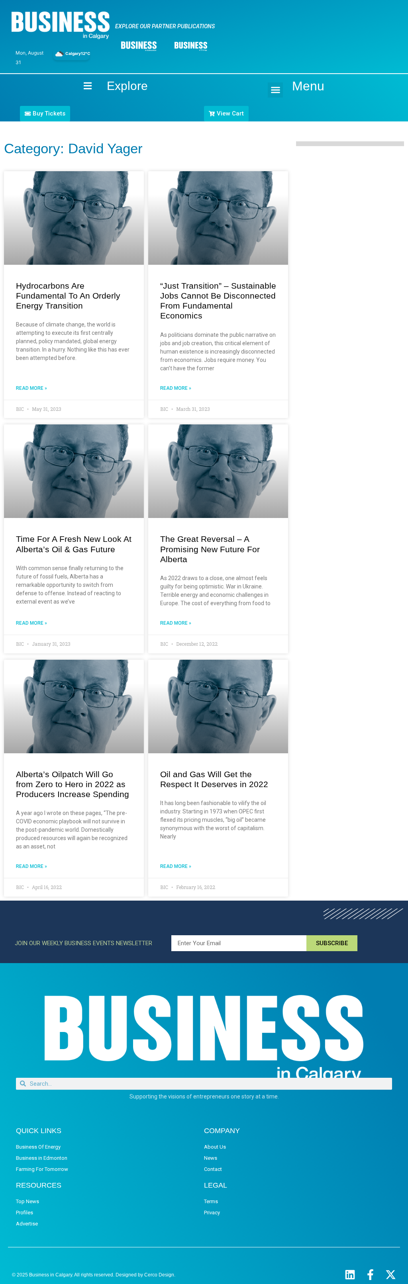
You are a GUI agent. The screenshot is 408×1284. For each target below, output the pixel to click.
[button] (275, 90)
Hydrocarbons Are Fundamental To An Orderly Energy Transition (68, 295)
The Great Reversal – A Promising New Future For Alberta (210, 548)
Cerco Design (159, 1275)
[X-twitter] (390, 1274)
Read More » (31, 388)
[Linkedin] (350, 1274)
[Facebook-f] (370, 1274)
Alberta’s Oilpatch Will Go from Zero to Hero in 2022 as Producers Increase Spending (72, 784)
